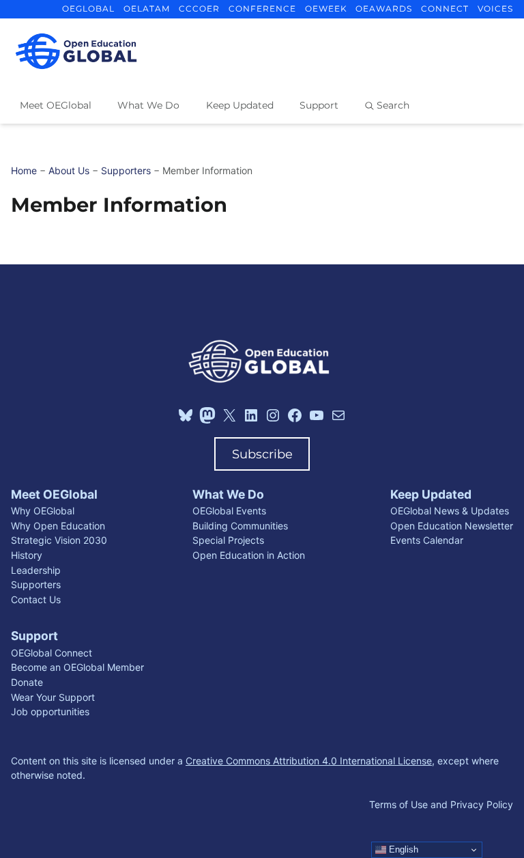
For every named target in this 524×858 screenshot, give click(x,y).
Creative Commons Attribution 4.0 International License (309, 760)
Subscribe (262, 454)
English (402, 849)
